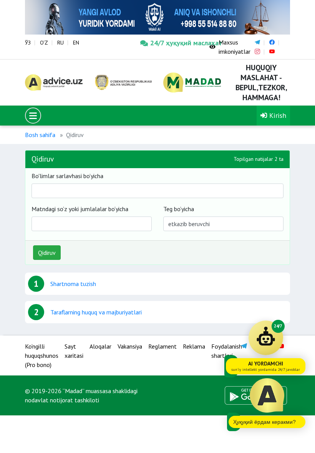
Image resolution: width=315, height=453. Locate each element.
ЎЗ (28, 42)
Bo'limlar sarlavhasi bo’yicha (67, 176)
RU (60, 42)
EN (76, 42)
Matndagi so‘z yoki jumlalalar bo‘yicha (80, 209)
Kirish (276, 115)
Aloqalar (100, 346)
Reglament (162, 346)
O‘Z (44, 42)
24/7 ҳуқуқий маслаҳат (174, 42)
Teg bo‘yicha (178, 209)
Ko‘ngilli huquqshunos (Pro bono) (41, 355)
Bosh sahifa (40, 135)
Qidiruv (47, 252)
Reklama (194, 346)
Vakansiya (130, 346)
